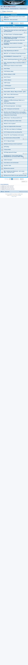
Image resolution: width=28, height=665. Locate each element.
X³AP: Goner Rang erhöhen (9, 103)
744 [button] (21, 23)
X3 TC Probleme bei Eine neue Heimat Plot (13, 132)
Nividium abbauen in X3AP (9, 74)
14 (26, 60)
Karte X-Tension (7, 77)
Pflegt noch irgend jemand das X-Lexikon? (13, 47)
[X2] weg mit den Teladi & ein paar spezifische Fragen (15, 175)
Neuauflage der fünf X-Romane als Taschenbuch (14, 27)
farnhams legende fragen (9, 97)
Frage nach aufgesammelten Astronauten (12, 126)
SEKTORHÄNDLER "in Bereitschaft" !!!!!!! (12, 56)
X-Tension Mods (7, 149)
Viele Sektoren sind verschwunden (11, 162)
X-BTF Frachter (7, 82)
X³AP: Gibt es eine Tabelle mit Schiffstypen (13, 129)
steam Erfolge (7, 68)
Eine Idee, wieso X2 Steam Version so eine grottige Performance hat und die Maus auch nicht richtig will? (15, 113)
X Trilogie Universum (6, 11)
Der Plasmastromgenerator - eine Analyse (12, 106)
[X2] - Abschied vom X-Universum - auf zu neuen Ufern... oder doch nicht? (14, 172)
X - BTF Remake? (7, 85)
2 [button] (13, 23)
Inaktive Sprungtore (8, 159)
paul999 (19, 195)
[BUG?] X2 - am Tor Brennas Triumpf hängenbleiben (15, 53)
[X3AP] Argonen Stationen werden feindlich (13, 65)
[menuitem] (2, 6)
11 (22, 60)
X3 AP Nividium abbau (8, 71)
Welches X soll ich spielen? (10, 123)
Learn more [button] (20, 659)
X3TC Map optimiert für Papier (10, 152)
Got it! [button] (7, 662)
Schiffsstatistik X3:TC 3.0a (9, 88)
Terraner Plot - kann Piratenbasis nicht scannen (14, 135)
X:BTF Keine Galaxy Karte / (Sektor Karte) (12, 120)
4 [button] (16, 23)
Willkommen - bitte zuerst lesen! (10, 19)
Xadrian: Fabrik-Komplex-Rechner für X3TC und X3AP (15, 59)
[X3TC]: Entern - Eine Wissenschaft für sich (13, 117)
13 (25, 60)
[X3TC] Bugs (6, 146)
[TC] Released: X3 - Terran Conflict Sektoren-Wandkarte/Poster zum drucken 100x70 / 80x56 (13, 156)
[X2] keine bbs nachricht (9, 168)
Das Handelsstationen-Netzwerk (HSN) (12, 137)
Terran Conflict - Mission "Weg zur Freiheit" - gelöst (15, 91)
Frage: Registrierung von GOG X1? (11, 50)
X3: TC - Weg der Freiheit (9, 141)
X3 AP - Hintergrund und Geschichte (11, 108)
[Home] (14, 2)
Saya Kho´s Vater (7, 165)
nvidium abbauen (7, 79)
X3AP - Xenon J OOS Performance (11, 94)
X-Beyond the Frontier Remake (10, 115)
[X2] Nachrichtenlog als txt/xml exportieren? (13, 143)
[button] (10, 23)
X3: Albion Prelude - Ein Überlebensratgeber (13, 34)
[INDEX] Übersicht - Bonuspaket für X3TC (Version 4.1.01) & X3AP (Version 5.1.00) (14, 38)
